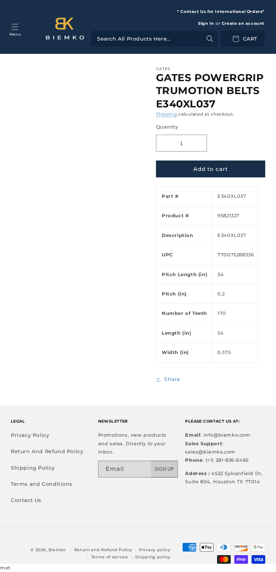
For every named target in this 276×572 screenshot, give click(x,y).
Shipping (166, 114)
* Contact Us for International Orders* (220, 11)
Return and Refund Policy (103, 549)
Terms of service (109, 556)
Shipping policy (152, 556)
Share (172, 379)
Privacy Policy (30, 435)
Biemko (57, 549)
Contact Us (26, 500)
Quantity (167, 127)
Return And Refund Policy (47, 451)
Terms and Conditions (41, 484)
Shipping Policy (33, 468)
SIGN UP (164, 469)
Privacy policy (154, 549)
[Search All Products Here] (154, 39)
